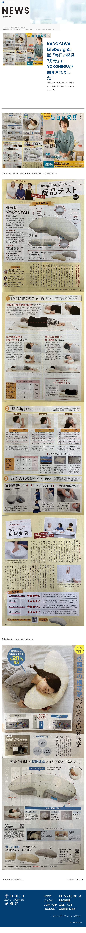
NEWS (47, 896)
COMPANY (50, 905)
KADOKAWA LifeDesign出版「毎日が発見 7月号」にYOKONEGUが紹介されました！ (28, 29)
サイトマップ (56, 916)
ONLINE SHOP (67, 909)
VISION (48, 900)
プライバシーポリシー (72, 916)
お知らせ (22, 27)
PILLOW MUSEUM (70, 896)
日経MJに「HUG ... (74, 879)
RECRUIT (64, 900)
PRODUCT (50, 909)
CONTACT (65, 905)
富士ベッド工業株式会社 (10, 27)
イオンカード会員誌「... (14, 879)
